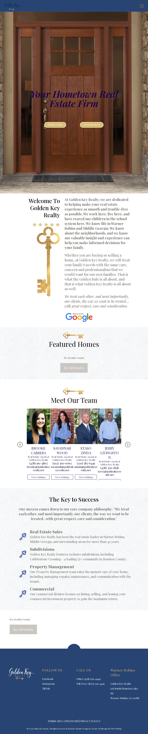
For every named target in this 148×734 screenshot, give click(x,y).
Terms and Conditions (63, 725)
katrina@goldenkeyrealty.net (109, 456)
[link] (79, 317)
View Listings (38, 477)
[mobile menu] (142, 5)
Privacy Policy (90, 725)
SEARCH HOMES (55, 125)
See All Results (74, 368)
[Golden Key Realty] (12, 6)
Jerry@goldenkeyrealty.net (86, 473)
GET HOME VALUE (91, 125)
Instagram (48, 688)
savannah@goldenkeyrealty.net (38, 468)
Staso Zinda (62, 450)
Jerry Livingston (86, 453)
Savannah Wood (38, 450)
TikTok (46, 693)
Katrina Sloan (109, 438)
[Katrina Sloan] (109, 409)
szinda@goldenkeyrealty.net (62, 468)
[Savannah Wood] (38, 409)
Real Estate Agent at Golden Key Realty (38, 458)
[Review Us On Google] (79, 317)
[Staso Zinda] (62, 409)
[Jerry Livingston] (86, 409)
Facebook (47, 683)
